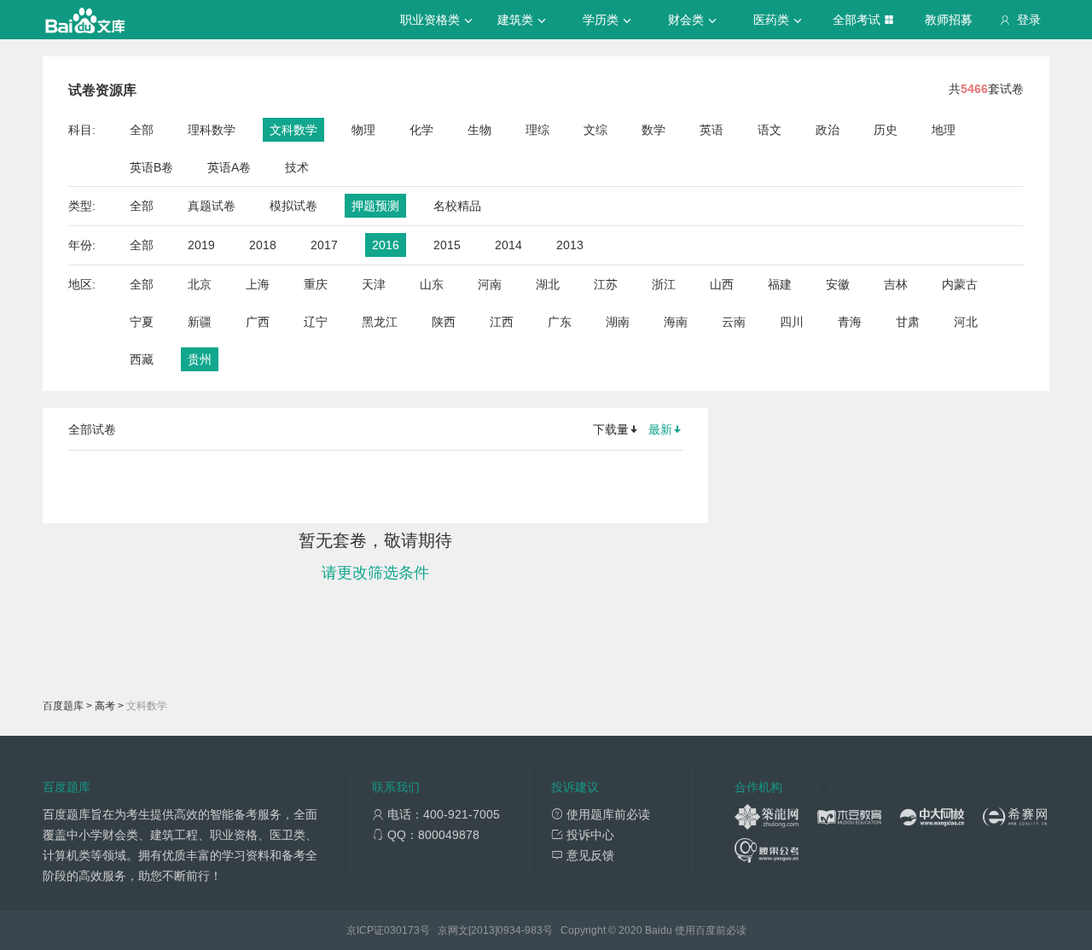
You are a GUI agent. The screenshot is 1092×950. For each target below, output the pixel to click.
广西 (258, 322)
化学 (421, 130)
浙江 (664, 284)
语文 (769, 130)
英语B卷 (151, 167)
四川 (792, 322)
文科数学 (293, 130)
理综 (537, 130)
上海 (258, 284)
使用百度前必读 (710, 930)
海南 (676, 322)
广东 (560, 322)
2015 (447, 245)
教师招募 (949, 19)
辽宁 (316, 322)
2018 (262, 245)
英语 (711, 130)
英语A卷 (229, 167)
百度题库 (63, 706)
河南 (490, 284)
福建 (780, 284)
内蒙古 (960, 284)
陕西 (444, 322)
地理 (944, 130)
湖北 (548, 284)
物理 (363, 130)
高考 (105, 706)
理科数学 (211, 130)
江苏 (606, 284)
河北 (966, 322)
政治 (827, 130)
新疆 (200, 322)
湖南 (618, 322)
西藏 (142, 359)
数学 (653, 130)
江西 (502, 322)
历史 (885, 130)
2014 (508, 245)
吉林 (896, 284)
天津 (374, 284)
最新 (660, 429)
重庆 (316, 284)
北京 (200, 284)
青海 (850, 322)
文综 (595, 130)
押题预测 (375, 206)
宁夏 (142, 322)
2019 (201, 245)
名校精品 (457, 206)
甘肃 (908, 322)
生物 (479, 130)
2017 (324, 245)
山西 (722, 284)
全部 (142, 130)
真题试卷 (211, 206)
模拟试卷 (293, 206)
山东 (432, 284)
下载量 (611, 429)
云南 (734, 322)
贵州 (200, 359)
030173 (402, 930)
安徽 (838, 284)
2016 (385, 245)
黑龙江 (380, 322)
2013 (570, 245)
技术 (297, 167)
